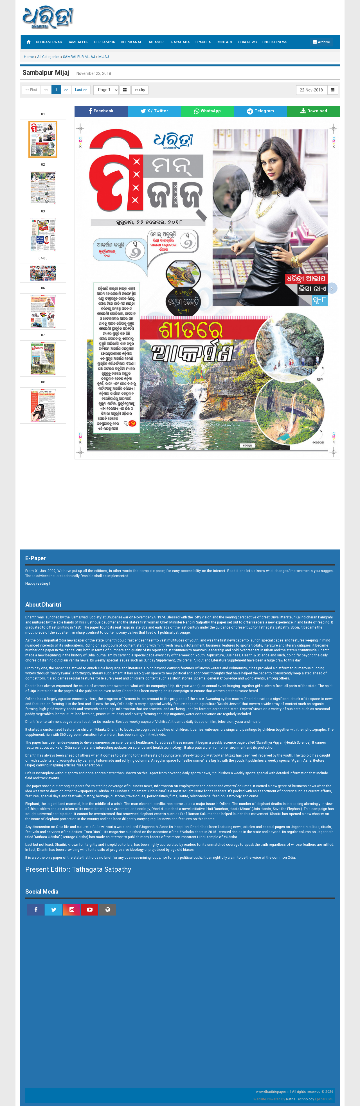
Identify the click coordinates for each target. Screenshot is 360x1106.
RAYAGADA (180, 42)
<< (46, 90)
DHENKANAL (131, 42)
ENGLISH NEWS (274, 42)
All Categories (48, 57)
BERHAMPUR (104, 42)
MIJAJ (103, 57)
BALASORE (157, 42)
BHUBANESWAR (49, 42)
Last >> (81, 90)
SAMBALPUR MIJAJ (79, 57)
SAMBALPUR (78, 42)
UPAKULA (203, 42)
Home (29, 57)
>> (66, 90)
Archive (323, 42)
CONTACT (225, 42)
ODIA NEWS (247, 42)
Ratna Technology (300, 1099)
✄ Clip (140, 90)
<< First (31, 90)
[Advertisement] (231, 17)
